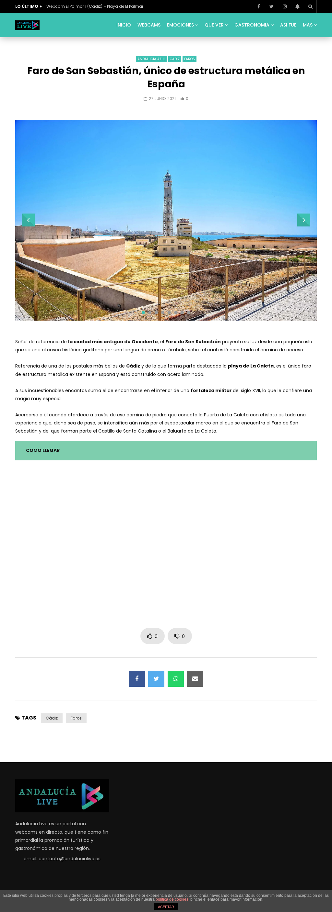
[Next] (303, 220)
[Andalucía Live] (27, 25)
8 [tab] (188, 312)
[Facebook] (258, 6)
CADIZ (175, 59)
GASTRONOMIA (251, 25)
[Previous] (28, 220)
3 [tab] (156, 312)
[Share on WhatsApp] (176, 679)
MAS (308, 25)
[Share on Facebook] (137, 679)
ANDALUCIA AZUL (151, 59)
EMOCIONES (180, 25)
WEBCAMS (148, 25)
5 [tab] (169, 312)
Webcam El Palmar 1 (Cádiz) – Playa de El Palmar (94, 6)
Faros (76, 718)
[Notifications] (297, 6)
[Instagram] (284, 6)
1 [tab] (143, 312)
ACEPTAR (166, 907)
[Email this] (195, 679)
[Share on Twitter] (156, 679)
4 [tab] (162, 312)
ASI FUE (288, 25)
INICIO (123, 25)
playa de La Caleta (251, 366)
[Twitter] (271, 6)
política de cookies (172, 899)
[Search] (310, 6)
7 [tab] (182, 312)
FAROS (189, 59)
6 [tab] (175, 312)
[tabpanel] (166, 220)
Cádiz (52, 718)
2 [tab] (149, 312)
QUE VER (214, 25)
